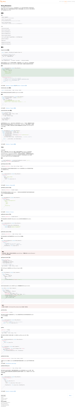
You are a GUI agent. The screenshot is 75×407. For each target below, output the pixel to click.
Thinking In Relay (3, 399)
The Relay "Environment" (5, 404)
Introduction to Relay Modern (5, 402)
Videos (2, 400)
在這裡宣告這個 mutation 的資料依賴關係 (8, 18)
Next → (70, 395)
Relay (4, 1)
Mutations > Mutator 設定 (10, 185)
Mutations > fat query (10, 211)
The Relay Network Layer (5, 405)
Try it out (61, 1)
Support (69, 1)
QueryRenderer (3, 406)
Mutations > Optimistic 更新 (22, 85)
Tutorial (2, 397)
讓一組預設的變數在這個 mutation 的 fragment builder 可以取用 (11, 20)
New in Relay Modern (4, 403)
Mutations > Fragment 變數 (11, 85)
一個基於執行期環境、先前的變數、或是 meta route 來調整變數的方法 (12, 23)
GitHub (73, 1)
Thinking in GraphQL (4, 398)
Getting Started (3, 396)
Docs (65, 1)
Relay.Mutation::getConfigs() (11, 363)
